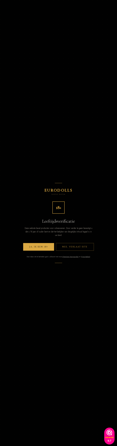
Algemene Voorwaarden (70, 257)
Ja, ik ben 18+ (38, 246)
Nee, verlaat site (75, 246)
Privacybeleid (85, 257)
